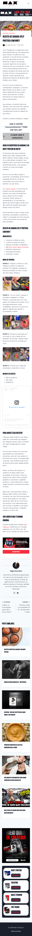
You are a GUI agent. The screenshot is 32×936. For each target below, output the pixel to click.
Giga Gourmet (12, 45)
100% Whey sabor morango (18, 247)
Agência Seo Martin (16, 931)
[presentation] (16, 637)
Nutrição (5, 33)
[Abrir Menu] (28, 3)
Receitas (12, 33)
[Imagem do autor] (4, 45)
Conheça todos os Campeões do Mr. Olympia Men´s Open (24, 607)
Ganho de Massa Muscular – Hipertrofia (15, 682)
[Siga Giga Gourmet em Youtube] (17, 593)
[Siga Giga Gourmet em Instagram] (14, 593)
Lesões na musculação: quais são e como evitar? (6, 607)
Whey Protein (11, 189)
